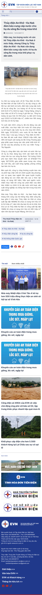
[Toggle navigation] (3, 11)
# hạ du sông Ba (26, 234)
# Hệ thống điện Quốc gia (12, 239)
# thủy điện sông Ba (10, 234)
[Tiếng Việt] (21, 4)
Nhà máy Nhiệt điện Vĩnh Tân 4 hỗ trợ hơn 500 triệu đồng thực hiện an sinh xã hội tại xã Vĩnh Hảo (21, 296)
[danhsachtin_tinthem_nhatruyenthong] (21, 494)
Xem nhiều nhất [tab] (18, 264)
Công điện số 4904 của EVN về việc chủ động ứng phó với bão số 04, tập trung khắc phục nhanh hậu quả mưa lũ (20, 406)
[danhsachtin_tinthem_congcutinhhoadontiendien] (21, 480)
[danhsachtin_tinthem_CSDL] (21, 507)
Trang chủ (4, 15)
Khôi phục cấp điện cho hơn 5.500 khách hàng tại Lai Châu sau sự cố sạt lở (20, 444)
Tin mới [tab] (5, 264)
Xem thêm (4, 456)
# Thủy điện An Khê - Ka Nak (13, 229)
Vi (37, 11)
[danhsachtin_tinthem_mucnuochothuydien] (21, 465)
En (39, 11)
